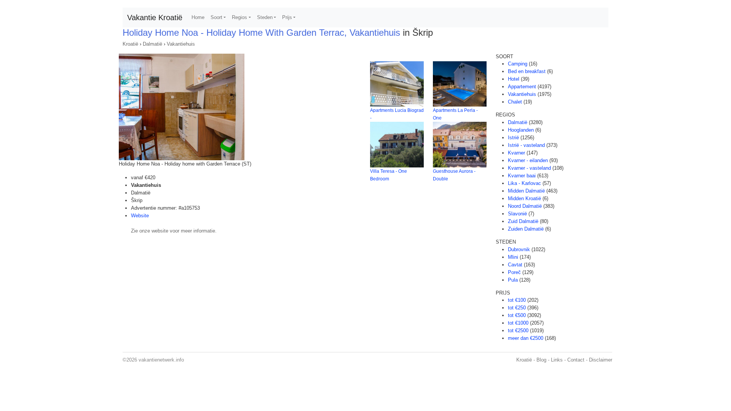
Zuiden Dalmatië (526, 229)
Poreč (514, 272)
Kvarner (516, 153)
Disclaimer (600, 360)
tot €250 (517, 308)
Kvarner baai (522, 175)
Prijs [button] (287, 17)
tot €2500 (518, 330)
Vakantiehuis (181, 44)
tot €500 (517, 315)
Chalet (515, 102)
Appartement (522, 86)
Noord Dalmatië (525, 206)
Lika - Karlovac (524, 183)
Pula (513, 280)
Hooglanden (521, 130)
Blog (541, 360)
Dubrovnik (519, 249)
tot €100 (517, 300)
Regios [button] (239, 17)
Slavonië (517, 214)
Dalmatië (152, 44)
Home (198, 17)
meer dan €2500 (525, 338)
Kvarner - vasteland (529, 168)
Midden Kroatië (524, 198)
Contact (575, 360)
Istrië (513, 137)
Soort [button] (216, 17)
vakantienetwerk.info (161, 360)
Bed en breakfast (527, 71)
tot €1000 (518, 323)
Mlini (513, 257)
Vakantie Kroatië (154, 17)
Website (140, 215)
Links (557, 360)
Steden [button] (265, 17)
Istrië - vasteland (526, 145)
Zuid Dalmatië (523, 221)
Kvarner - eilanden (528, 160)
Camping (517, 64)
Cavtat (515, 265)
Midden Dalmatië (526, 191)
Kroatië (130, 44)
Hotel (513, 79)
